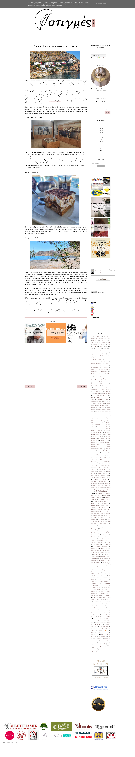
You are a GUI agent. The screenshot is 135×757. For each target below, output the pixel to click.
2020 (109, 344)
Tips (109, 646)
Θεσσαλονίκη (106, 495)
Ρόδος (92, 556)
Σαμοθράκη (102, 556)
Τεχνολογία (107, 573)
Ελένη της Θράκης (95, 477)
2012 (102, 340)
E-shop (104, 612)
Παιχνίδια (105, 535)
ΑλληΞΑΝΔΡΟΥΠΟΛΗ (96, 359)
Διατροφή (93, 399)
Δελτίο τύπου (96, 393)
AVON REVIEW (98, 601)
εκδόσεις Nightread (103, 469)
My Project (93, 636)
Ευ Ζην (94, 485)
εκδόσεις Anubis (95, 463)
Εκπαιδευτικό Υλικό (105, 475)
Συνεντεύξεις (106, 564)
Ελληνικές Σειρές (106, 477)
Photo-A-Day (96, 644)
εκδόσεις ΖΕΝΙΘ (105, 424)
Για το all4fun (94, 380)
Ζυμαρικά (100, 489)
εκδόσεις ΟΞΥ (94, 442)
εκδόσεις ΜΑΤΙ (101, 438)
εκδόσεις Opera (94, 471)
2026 (105, 348)
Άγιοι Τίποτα (98, 270)
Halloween (108, 618)
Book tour (102, 605)
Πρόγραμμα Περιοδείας (101, 546)
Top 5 (94, 648)
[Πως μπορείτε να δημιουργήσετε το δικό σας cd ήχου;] (100, 216)
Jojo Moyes (93, 626)
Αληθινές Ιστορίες (97, 358)
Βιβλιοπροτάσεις (95, 378)
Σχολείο (105, 566)
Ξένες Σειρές (103, 527)
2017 (109, 342)
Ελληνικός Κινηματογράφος (99, 481)
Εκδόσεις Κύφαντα (106, 434)
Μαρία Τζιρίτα (107, 515)
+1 (108, 38)
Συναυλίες (105, 562)
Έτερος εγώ (107, 483)
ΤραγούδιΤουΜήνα (95, 587)
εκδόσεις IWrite (106, 465)
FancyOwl (93, 616)
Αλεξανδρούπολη (103, 356)
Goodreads (102, 618)
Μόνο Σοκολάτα (104, 523)
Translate (102, 57)
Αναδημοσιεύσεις (96, 363)
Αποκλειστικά (94, 367)
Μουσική (93, 527)
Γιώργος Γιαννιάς (104, 384)
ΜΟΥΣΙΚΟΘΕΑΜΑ (97, 38)
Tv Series (93, 650)
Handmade (94, 620)
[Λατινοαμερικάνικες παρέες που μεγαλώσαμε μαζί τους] (100, 195)
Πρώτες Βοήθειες (97, 554)
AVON (108, 599)
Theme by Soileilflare (127, 742)
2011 (97, 340)
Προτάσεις (95, 552)
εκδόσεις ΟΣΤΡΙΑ (96, 444)
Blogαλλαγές (94, 605)
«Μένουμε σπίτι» (95, 336)
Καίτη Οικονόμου (97, 501)
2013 (106, 340)
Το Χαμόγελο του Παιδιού (103, 579)
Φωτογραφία (107, 587)
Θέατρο (97, 495)
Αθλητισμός (100, 354)
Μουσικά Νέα (103, 525)
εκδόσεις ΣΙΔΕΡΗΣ (105, 454)
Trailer (101, 648)
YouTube (95, 652)
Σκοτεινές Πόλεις (103, 558)
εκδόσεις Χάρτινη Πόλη (97, 460)
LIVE (92, 630)
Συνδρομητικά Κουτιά (95, 564)
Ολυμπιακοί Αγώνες (105, 529)
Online (107, 642)
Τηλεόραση (104, 575)
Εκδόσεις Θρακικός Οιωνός (103, 426)
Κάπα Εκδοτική (104, 503)
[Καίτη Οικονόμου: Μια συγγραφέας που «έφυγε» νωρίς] (100, 237)
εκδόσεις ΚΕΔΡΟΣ (97, 432)
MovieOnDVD (94, 634)
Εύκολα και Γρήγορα (103, 485)
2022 (101, 346)
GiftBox (108, 616)
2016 (103, 342)
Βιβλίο (107, 373)
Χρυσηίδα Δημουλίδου (99, 597)
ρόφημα (97, 556)
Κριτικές (102, 507)
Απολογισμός (94, 369)
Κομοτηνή (93, 507)
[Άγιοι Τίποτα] (92, 273)
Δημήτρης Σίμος (106, 393)
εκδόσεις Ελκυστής (96, 419)
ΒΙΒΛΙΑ (38, 38)
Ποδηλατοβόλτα (101, 542)
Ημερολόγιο (99, 493)
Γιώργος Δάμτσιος (105, 385)
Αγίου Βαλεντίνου (101, 352)
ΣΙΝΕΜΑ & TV (71, 38)
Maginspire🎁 (103, 630)
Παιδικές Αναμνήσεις (96, 533)
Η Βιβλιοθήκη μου (103, 491)
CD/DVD (98, 607)
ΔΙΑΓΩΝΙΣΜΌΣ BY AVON (99, 397)
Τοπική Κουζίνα (104, 581)
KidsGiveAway (94, 628)
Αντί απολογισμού (103, 365)
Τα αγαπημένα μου (101, 570)
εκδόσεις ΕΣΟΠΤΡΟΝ (95, 424)
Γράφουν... (107, 391)
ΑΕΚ (108, 352)
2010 (93, 340)
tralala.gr (107, 648)
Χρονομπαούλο (106, 595)
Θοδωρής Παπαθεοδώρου (97, 497)
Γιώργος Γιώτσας (95, 385)
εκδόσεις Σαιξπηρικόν (95, 454)
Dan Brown (100, 610)
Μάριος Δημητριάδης (98, 517)
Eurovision (95, 614)
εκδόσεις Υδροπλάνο (98, 456)
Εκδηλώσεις (93, 403)
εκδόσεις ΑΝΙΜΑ (101, 407)
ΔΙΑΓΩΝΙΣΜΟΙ (59, 38)
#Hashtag (106, 336)
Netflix (106, 638)
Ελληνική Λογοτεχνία (100, 479)
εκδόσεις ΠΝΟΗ (95, 452)
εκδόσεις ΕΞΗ (105, 422)
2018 (95, 344)
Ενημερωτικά (94, 483)
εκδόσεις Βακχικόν (99, 411)
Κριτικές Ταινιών (96, 509)
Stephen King (102, 646)
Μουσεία (93, 525)
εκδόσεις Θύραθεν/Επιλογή (97, 428)
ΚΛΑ (107, 505)
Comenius (101, 608)
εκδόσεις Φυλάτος (103, 458)
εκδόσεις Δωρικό (104, 417)
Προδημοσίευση (95, 548)
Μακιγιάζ (102, 513)
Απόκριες (106, 367)
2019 (102, 344)
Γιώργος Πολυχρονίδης (98, 387)
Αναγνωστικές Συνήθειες (103, 361)
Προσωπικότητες (106, 550)
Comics (107, 609)
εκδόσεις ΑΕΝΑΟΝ (99, 405)
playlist (104, 644)
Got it (105, 4)
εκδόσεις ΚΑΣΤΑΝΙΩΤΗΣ (104, 430)
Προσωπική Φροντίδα (96, 550)
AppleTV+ (98, 599)
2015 (97, 342)
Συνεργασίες (97, 566)
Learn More (98, 4)
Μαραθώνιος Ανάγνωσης (97, 515)
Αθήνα (92, 354)
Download (107, 611)
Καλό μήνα (106, 501)
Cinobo (104, 607)
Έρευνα (101, 483)
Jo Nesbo (107, 624)
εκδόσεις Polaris (102, 471)
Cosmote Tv (93, 611)
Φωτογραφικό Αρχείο (39, 316)
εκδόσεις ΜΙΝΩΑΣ (105, 440)
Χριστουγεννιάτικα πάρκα (96, 595)
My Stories (102, 636)
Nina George (105, 640)
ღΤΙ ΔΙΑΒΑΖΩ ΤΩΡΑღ (103, 267)
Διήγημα (107, 399)
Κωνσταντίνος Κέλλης (99, 272)
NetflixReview (94, 640)
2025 (99, 348)
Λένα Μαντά (99, 511)
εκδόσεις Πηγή (103, 450)
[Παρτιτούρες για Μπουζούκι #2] (100, 257)
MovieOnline (104, 634)
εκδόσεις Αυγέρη (101, 409)
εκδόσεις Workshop (95, 475)
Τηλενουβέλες (96, 575)
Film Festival (101, 616)
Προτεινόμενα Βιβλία (105, 552)
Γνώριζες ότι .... (98, 391)
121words (108, 338)
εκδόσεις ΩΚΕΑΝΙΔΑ (104, 461)
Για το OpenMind (105, 380)
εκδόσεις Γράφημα (96, 415)
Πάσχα (102, 538)
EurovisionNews (105, 614)
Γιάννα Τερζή (98, 382)
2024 (26, 316)
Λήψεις (107, 511)
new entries (29, 386)
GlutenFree (96, 618)
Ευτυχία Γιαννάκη (95, 487)
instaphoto (98, 624)
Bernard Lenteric (95, 603)
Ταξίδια (30, 316)
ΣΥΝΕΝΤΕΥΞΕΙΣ (84, 38)
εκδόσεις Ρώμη (105, 452)
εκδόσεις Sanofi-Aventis (103, 473)
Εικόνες (105, 401)
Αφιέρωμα (104, 371)
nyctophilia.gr (101, 642)
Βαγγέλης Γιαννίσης (96, 373)
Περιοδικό (100, 540)
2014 (92, 342)
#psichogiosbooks (94, 338)
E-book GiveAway (95, 612)
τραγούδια (94, 583)
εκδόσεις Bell (104, 463)
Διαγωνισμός (100, 395)
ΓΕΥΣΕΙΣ (48, 38)
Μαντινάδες (108, 513)
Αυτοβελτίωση (104, 369)
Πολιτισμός (96, 544)
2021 (95, 346)
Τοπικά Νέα (94, 581)
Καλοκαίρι (93, 503)
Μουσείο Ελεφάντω (55, 101)
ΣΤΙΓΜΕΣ (28, 38)
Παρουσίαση (94, 536)
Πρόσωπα (104, 548)
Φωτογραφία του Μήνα (100, 589)
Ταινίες (105, 572)
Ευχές (102, 487)
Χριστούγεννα (104, 593)
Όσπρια (92, 531)
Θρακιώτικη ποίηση (105, 499)
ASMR (103, 599)
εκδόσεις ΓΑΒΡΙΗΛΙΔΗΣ (102, 413)
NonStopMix (93, 642)
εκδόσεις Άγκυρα (101, 403)
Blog (105, 603)
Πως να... (106, 554)
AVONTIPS (106, 601)
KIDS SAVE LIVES (104, 626)
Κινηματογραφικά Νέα (97, 505)
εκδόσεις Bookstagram (95, 465)
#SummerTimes (102, 338)
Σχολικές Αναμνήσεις (96, 568)
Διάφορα (99, 399)
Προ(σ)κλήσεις (106, 544)
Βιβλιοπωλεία (105, 378)
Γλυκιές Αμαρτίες (105, 389)
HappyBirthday (101, 620)
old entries (82, 386)
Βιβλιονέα (101, 376)
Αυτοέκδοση (94, 371)
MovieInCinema (95, 632)
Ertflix (109, 612)
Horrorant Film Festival (101, 622)
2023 (106, 346)
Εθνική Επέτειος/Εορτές (96, 401)
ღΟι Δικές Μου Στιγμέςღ (11, 742)
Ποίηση (108, 542)
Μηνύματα (101, 519)
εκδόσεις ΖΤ (93, 426)
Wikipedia (108, 649)
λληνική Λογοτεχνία (95, 513)
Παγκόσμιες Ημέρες (102, 531)
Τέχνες (99, 573)
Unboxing (101, 650)
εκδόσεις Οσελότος (104, 442)
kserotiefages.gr (105, 628)
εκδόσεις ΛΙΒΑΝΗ (98, 436)
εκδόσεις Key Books (97, 467)
